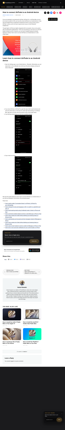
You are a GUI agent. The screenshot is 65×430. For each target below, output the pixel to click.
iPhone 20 (25, 6)
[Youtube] (54, 13)
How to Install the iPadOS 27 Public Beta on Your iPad (30, 342)
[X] (48, 13)
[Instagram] (60, 13)
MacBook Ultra (46, 6)
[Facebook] (51, 13)
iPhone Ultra (10, 6)
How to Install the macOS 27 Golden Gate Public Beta (30, 322)
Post (5, 259)
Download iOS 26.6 (56, 6)
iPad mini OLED (37, 6)
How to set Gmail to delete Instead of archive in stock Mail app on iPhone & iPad (23, 213)
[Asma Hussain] (22, 282)
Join (59, 419)
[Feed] (57, 13)
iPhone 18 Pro (18, 6)
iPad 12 (30, 6)
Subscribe (34, 241)
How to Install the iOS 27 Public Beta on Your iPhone (11, 342)
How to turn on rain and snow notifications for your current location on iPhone (22, 227)
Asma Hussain (18, 14)
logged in (13, 361)
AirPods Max (10, 205)
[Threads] (45, 13)
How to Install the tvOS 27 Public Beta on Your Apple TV (11, 322)
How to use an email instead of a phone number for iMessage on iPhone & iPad (23, 226)
